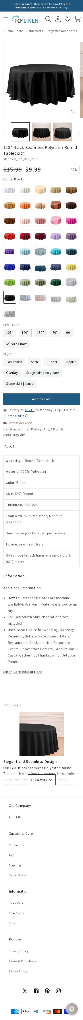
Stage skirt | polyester (42, 373)
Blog (12, 923)
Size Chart (19, 344)
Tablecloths (35, 31)
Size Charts (17, 913)
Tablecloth (14, 362)
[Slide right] (78, 133)
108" (9, 332)
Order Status (18, 875)
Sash (34, 362)
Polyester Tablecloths (62, 31)
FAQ (11, 855)
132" (40, 332)
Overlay (12, 373)
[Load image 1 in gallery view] (20, 131)
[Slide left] (5, 133)
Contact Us (16, 845)
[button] (5, 19)
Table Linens (14, 31)
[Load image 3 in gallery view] (62, 131)
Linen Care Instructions (22, 671)
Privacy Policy (18, 951)
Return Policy (18, 971)
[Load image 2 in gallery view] (41, 131)
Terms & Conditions (22, 961)
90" (68, 332)
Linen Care (16, 903)
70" (55, 332)
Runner (52, 362)
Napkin (71, 362)
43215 (30, 410)
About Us (15, 817)
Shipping (15, 865)
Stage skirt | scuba (20, 383)
